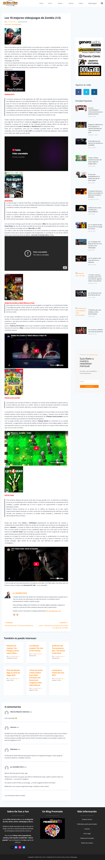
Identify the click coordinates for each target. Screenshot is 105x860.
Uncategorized (16, 24)
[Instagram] (94, 92)
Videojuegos (92, 3)
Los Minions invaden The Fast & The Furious (36, 648)
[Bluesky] (23, 847)
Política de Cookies (87, 843)
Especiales (8, 24)
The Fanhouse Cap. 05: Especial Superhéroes (19, 624)
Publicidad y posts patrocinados (87, 824)
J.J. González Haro (11, 22)
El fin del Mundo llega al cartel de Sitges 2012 (13, 672)
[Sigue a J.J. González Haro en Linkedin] (17, 614)
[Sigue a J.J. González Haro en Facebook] (14, 614)
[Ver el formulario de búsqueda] (101, 3)
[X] (12, 847)
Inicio (41, 3)
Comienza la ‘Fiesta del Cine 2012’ (58, 672)
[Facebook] (16, 847)
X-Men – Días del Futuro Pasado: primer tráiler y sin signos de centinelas (53, 625)
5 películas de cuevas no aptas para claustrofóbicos (94, 210)
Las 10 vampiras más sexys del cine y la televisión (94, 260)
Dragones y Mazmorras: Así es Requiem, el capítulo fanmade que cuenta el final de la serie (95, 128)
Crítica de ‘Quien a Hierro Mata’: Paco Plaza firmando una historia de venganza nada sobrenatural (36, 677)
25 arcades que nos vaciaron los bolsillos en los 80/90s (95, 143)
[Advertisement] (89, 25)
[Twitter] (86, 92)
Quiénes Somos (87, 819)
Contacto (87, 829)
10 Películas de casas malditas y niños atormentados (94, 312)
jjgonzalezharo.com (55, 611)
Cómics (71, 3)
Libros (81, 3)
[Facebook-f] (78, 92)
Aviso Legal (87, 833)
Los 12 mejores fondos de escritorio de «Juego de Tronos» (95, 227)
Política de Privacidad (87, 838)
